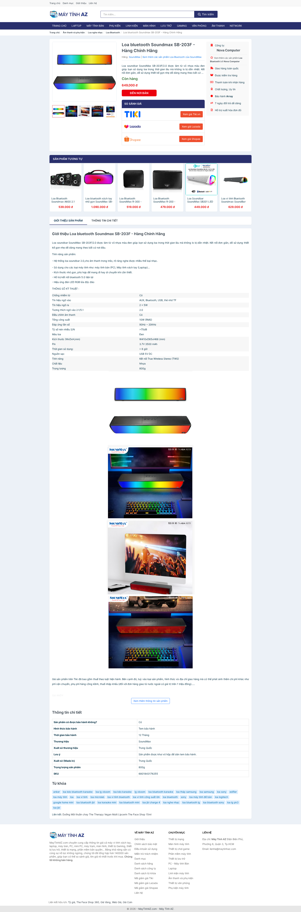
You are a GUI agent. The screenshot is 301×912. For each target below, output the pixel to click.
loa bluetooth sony (213, 802)
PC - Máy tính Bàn (178, 863)
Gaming (182, 25)
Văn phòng (199, 25)
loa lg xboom (103, 791)
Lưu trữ (166, 25)
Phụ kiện (115, 25)
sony (183, 796)
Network (236, 25)
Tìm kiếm (207, 14)
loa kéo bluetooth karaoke (77, 791)
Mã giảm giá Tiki (143, 878)
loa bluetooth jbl (85, 802)
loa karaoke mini (107, 802)
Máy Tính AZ (166, 908)
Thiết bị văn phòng (179, 883)
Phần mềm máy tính (179, 853)
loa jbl (56, 807)
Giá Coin (127, 902)
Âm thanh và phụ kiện (74, 32)
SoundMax (134, 57)
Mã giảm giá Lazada (146, 883)
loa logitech (221, 796)
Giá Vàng (106, 902)
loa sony (221, 791)
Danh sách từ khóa (145, 873)
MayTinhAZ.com (147, 908)
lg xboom (140, 791)
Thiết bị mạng (176, 839)
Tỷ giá (71, 902)
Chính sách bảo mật (145, 844)
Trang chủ (54, 3)
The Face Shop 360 (87, 902)
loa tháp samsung (186, 791)
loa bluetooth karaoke (160, 791)
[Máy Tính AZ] (66, 835)
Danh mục (68, 3)
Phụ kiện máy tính (178, 887)
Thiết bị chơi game (179, 848)
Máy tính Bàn (95, 25)
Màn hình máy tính (178, 844)
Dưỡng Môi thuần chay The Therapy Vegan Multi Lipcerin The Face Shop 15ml (107, 814)
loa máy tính (60, 796)
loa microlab (97, 796)
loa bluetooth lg (191, 802)
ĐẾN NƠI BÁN (139, 93)
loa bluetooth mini (129, 802)
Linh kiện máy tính (178, 873)
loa (72, 796)
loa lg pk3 (232, 802)
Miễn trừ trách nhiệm (146, 853)
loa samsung (207, 791)
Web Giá (116, 902)
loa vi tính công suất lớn (146, 796)
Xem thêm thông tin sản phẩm (150, 700)
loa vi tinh (82, 796)
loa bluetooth (170, 796)
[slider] (58, 111)
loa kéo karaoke (122, 791)
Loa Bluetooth (113, 32)
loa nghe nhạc (171, 802)
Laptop (76, 25)
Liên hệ (93, 3)
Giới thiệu (81, 3)
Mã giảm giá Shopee (146, 887)
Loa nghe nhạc (95, 32)
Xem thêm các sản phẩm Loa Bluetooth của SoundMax (172, 57)
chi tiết (104, 220)
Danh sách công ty (145, 868)
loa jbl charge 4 (151, 802)
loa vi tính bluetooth (118, 796)
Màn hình (149, 25)
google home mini (63, 802)
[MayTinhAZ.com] (68, 14)
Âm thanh (218, 25)
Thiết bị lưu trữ (176, 858)
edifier (233, 791)
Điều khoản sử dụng (145, 848)
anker (56, 791)
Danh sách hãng (143, 863)
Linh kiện (132, 25)
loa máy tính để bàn (200, 796)
